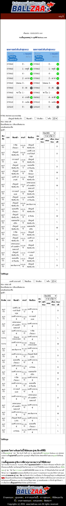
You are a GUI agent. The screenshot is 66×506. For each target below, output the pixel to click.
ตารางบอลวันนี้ (31, 497)
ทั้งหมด (11, 54)
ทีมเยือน (28, 281)
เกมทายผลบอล (24, 501)
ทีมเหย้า (29, 119)
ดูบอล (55, 455)
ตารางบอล (18, 470)
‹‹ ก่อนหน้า (27, 54)
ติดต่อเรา (48, 501)
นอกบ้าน (12, 59)
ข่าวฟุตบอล (45, 497)
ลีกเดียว (40, 119)
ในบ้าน (12, 57)
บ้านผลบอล (45, 453)
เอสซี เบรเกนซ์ (15, 281)
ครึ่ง (49, 119)
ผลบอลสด (37, 501)
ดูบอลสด (8, 453)
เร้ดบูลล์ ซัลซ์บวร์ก (15, 119)
